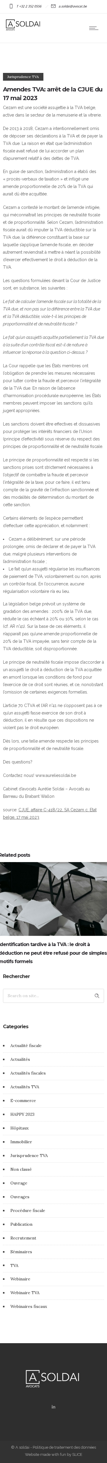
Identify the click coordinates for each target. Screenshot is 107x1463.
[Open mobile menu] (95, 28)
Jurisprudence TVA (29, 1155)
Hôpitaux (19, 1128)
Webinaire (20, 1279)
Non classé (21, 1169)
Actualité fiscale (26, 1045)
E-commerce (23, 1100)
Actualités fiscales (28, 1073)
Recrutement (23, 1238)
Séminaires (21, 1251)
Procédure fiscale (27, 1210)
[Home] (24, 29)
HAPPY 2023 (22, 1114)
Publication (21, 1224)
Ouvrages (19, 1196)
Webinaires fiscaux (28, 1306)
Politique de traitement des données (64, 1447)
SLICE (77, 1454)
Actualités (20, 1059)
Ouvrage (18, 1183)
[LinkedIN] (53, 1406)
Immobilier (21, 1141)
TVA (14, 1265)
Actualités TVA (24, 1086)
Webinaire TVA (25, 1292)
